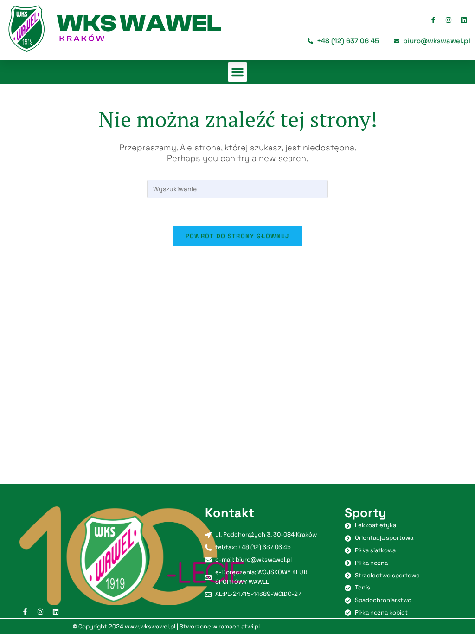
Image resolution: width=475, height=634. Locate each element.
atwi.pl (250, 626)
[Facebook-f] (433, 19)
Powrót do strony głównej (237, 236)
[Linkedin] (463, 19)
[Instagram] (448, 19)
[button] (237, 72)
